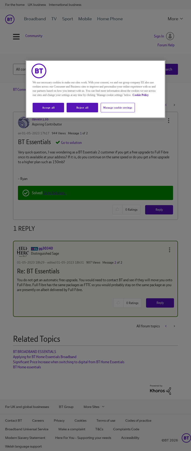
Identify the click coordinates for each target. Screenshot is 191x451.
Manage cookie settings (117, 107)
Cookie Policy (141, 94)
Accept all (48, 107)
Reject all (82, 107)
